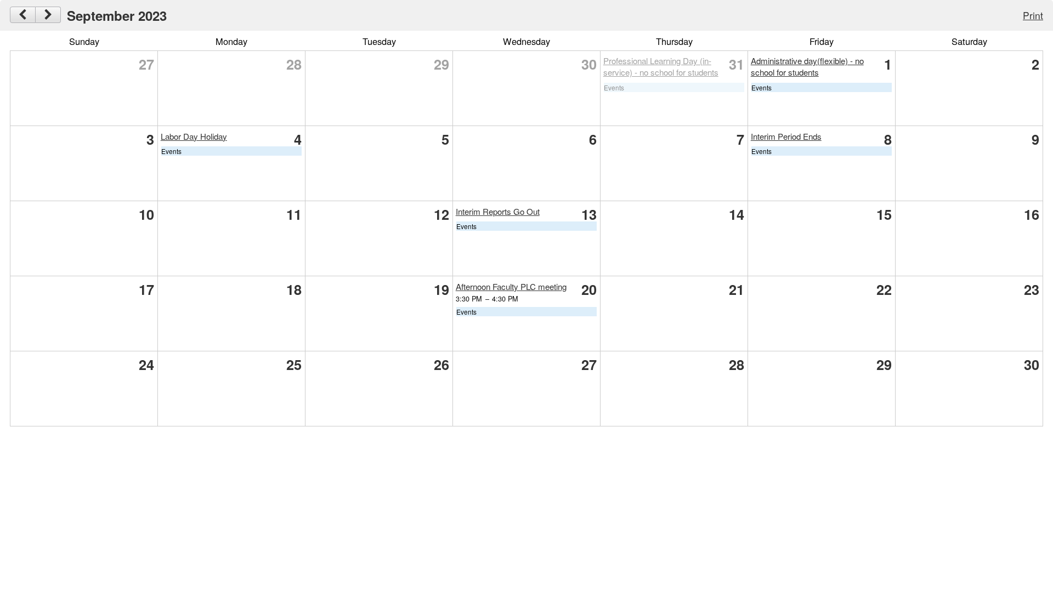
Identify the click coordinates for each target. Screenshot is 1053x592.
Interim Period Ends (786, 136)
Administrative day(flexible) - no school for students (807, 66)
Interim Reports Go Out (498, 211)
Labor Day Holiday (194, 136)
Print (1033, 15)
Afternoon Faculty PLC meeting (511, 286)
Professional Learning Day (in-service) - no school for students (660, 66)
